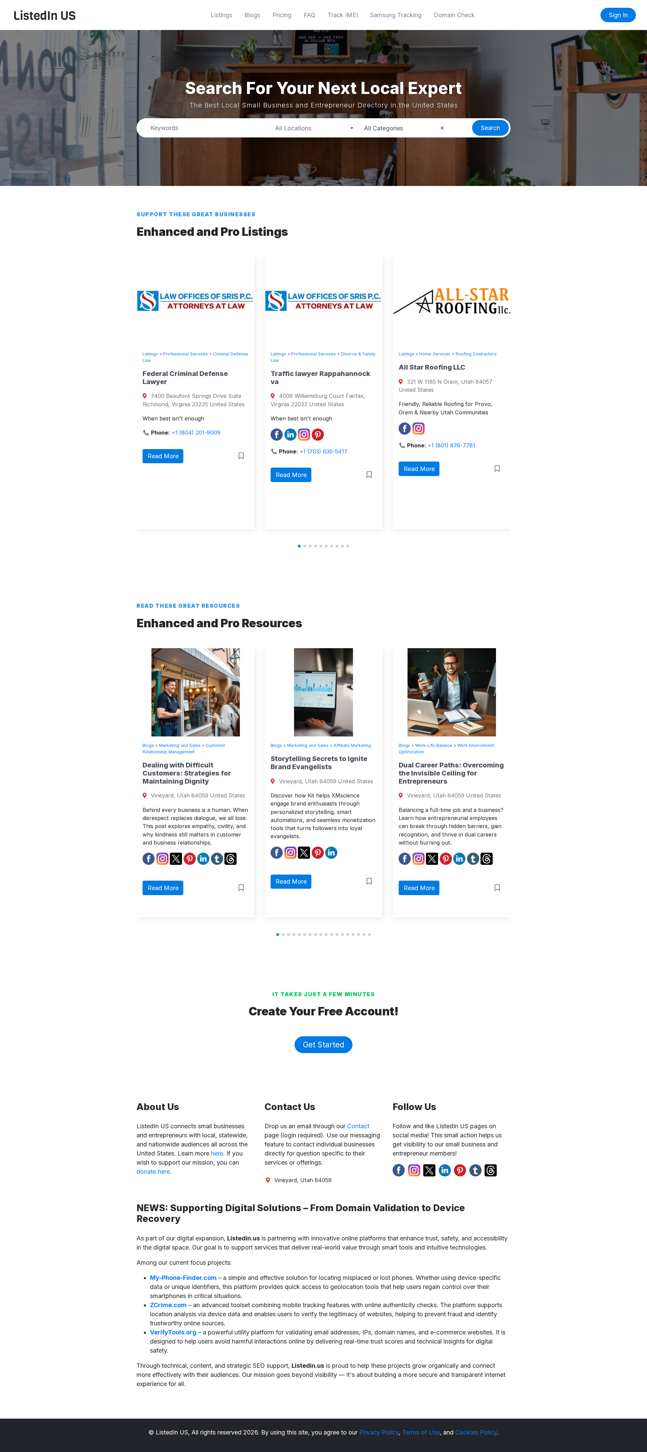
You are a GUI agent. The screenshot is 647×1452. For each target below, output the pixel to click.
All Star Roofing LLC (318, 367)
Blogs (252, 15)
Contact (358, 1126)
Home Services (321, 353)
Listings (221, 15)
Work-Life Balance (329, 745)
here (217, 1153)
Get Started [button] (323, 1044)
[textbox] (311, 128)
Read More (176, 474)
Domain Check (454, 15)
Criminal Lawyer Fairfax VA (458, 374)
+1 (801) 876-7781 (337, 445)
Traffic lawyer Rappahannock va (206, 378)
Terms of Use (421, 1432)
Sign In (618, 15)
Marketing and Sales (204, 745)
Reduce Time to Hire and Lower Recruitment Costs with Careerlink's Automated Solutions (474, 771)
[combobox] (312, 128)
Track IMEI (343, 15)
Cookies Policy (476, 1432)
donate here (153, 1171)
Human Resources (457, 745)
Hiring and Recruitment (505, 745)
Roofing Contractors (362, 353)
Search (490, 127)
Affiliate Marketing (248, 745)
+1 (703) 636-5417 (210, 451)
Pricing (281, 15)
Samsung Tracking (396, 15)
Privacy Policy (379, 1432)
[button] (299, 546)
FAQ (309, 15)
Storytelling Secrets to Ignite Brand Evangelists (215, 763)
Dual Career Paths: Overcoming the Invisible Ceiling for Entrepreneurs (347, 773)
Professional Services (199, 353)
